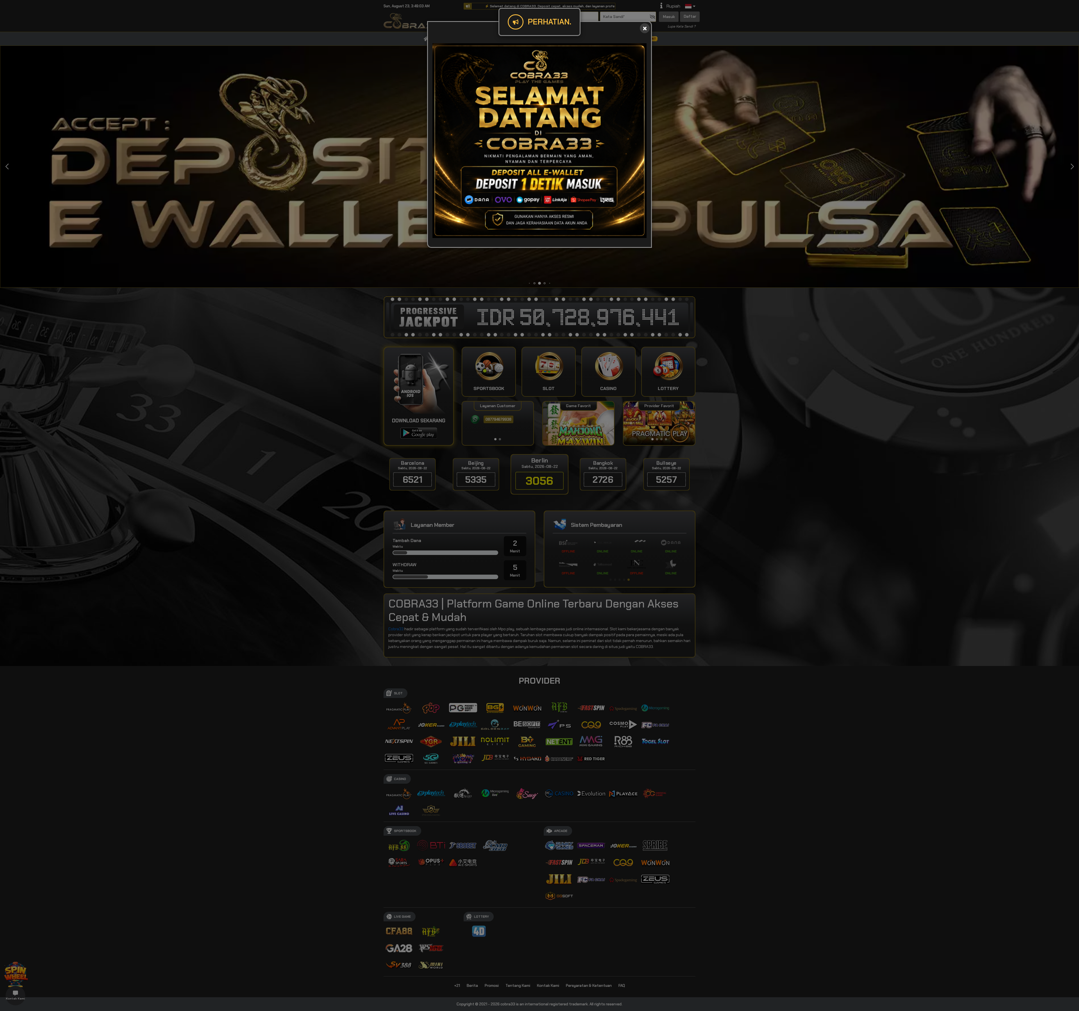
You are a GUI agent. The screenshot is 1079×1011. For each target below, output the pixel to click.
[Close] (645, 28)
